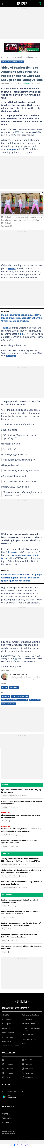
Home (3, 57)
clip (22, 333)
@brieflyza (11, 355)
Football (4, 807)
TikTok (4, 327)
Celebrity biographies (8, 795)
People (11, 57)
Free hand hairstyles (20, 696)
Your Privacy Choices (24, 1145)
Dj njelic (5, 696)
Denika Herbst (26, 83)
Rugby (4, 906)
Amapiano (14, 687)
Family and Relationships (27, 57)
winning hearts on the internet (20, 556)
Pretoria (12, 551)
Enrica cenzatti (8, 704)
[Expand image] (42, 193)
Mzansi (12, 268)
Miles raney (35, 700)
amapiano (13, 149)
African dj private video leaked (14, 700)
